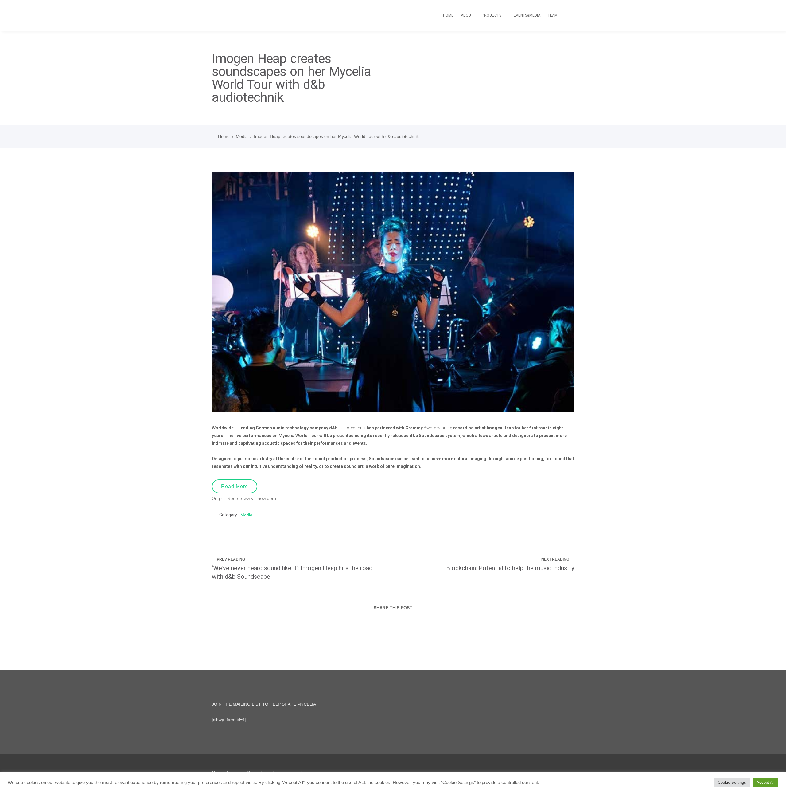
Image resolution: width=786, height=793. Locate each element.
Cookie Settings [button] (732, 782)
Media (242, 136)
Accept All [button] (766, 782)
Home (224, 136)
